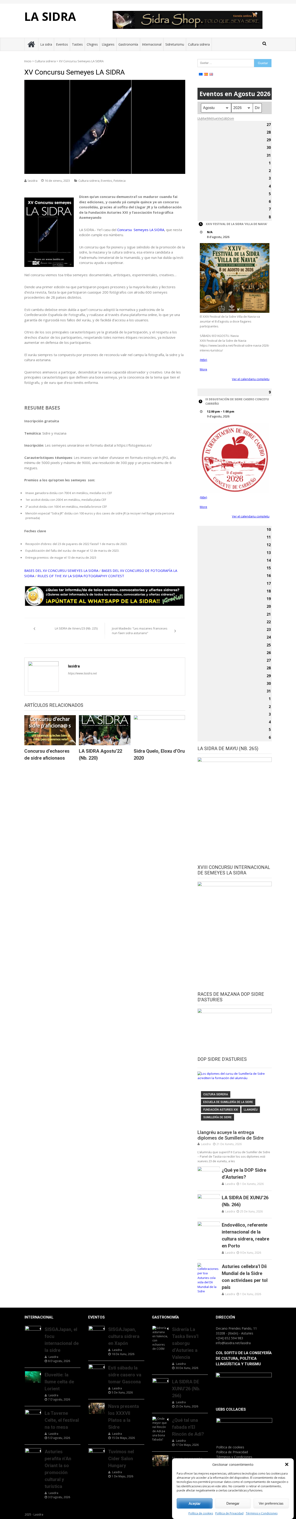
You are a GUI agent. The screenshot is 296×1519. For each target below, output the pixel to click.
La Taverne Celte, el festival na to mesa (62, 1420)
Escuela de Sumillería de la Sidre (228, 1102)
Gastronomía (128, 44)
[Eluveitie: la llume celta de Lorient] (33, 1376)
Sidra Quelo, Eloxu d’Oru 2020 (159, 754)
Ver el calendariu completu (250, 379)
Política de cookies (200, 1513)
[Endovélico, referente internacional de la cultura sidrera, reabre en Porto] (208, 1229)
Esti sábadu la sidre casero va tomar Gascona (124, 1374)
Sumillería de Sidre (217, 1117)
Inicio (27, 61)
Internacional (151, 44)
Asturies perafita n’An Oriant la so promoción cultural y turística (58, 1469)
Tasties (77, 44)
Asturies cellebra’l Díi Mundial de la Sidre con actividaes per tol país (245, 1277)
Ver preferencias (271, 1503)
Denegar (232, 1503)
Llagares (108, 44)
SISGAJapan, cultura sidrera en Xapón (123, 1336)
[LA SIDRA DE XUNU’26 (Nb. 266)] (208, 1202)
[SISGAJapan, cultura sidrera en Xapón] (96, 1331)
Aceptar (194, 1503)
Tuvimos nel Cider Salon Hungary (121, 1458)
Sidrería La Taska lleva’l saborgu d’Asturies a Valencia (185, 1343)
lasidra (32, 181)
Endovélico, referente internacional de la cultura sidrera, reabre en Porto (245, 1235)
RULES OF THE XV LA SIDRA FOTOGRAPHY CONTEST (80, 575)
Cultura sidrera (199, 44)
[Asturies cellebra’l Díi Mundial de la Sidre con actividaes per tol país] (208, 1278)
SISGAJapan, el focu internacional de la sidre (62, 1340)
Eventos (62, 44)
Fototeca (120, 181)
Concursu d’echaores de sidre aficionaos (47, 754)
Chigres (92, 44)
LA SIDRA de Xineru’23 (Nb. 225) (76, 628)
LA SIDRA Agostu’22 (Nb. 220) (100, 754)
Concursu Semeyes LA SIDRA (140, 229)
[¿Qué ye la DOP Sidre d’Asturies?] (208, 1174)
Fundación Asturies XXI (220, 1109)
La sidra (46, 44)
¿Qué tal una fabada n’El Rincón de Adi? (188, 1427)
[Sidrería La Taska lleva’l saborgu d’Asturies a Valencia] (160, 1338)
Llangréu (251, 1109)
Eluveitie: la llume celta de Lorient (59, 1381)
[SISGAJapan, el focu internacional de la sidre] (33, 1331)
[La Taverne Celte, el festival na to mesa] (33, 1415)
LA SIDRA (50, 16)
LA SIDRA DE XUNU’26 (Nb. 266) (245, 1201)
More (203, 369)
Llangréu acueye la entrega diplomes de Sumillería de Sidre (230, 1135)
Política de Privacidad (229, 1513)
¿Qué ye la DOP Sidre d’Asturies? (244, 1173)
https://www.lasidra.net (82, 673)
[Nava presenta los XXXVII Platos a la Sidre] (96, 1408)
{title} (203, 360)
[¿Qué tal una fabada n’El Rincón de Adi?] (160, 1429)
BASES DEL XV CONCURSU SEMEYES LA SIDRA (61, 570)
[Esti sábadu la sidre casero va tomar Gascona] (96, 1369)
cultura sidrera (215, 1094)
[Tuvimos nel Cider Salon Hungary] (96, 1453)
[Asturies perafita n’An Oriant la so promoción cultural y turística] (33, 1453)
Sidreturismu (174, 44)
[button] (286, 1464)
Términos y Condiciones (262, 1513)
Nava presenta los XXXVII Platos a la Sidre (123, 1416)
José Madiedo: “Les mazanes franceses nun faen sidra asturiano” (139, 630)
